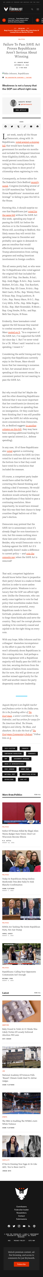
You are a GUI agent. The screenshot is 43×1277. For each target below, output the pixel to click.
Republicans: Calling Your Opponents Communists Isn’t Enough (19, 973)
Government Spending (21, 759)
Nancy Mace (25, 769)
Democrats (32, 754)
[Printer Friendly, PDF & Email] (37, 126)
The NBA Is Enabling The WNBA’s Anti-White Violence (20, 1122)
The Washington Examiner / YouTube (18, 77)
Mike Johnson (9, 769)
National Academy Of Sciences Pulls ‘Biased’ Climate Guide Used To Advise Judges (19, 1078)
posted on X (14, 332)
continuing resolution (13, 754)
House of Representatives (14, 764)
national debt (10, 774)
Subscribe (21, 1264)
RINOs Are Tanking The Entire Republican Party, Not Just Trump (21, 928)
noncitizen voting (29, 774)
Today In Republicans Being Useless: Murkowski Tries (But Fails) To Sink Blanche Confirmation (18, 882)
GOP (6, 759)
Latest (5, 992)
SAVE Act (23, 779)
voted (9, 451)
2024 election (10, 748)
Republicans (9, 779)
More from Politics (12, 794)
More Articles (21, 110)
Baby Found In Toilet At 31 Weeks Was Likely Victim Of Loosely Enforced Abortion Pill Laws (19, 1032)
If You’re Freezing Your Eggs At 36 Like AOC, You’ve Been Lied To (19, 1165)
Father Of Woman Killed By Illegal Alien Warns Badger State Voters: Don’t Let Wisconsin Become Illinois (20, 834)
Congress (25, 748)
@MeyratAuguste (26, 104)
